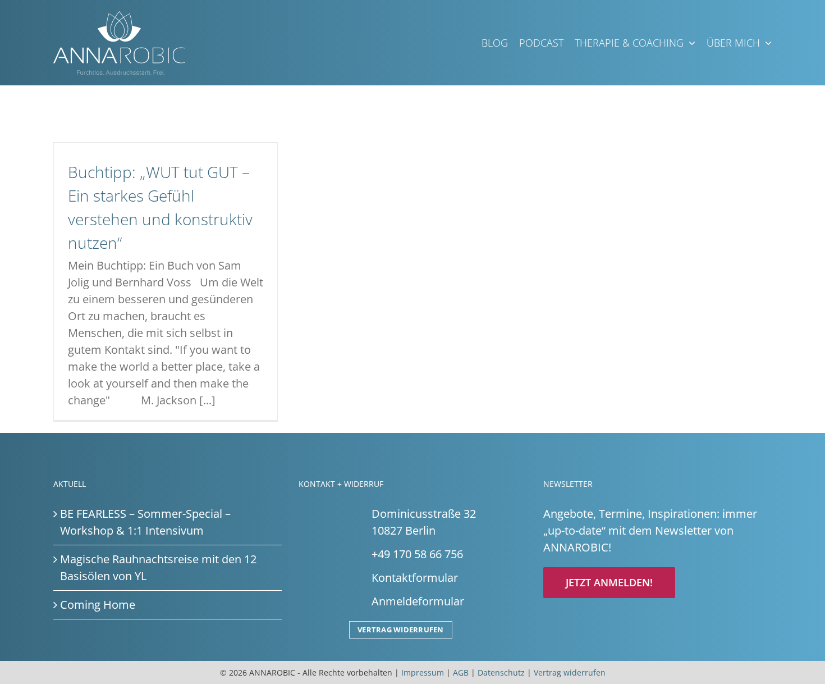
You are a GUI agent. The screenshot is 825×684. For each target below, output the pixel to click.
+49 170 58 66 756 (417, 554)
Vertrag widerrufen (401, 629)
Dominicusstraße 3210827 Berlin (424, 522)
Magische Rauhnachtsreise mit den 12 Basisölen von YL (158, 567)
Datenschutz (501, 672)
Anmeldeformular (418, 601)
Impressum (422, 672)
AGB (461, 672)
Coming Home (97, 604)
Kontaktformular (415, 577)
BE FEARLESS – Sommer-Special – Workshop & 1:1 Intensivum (145, 522)
